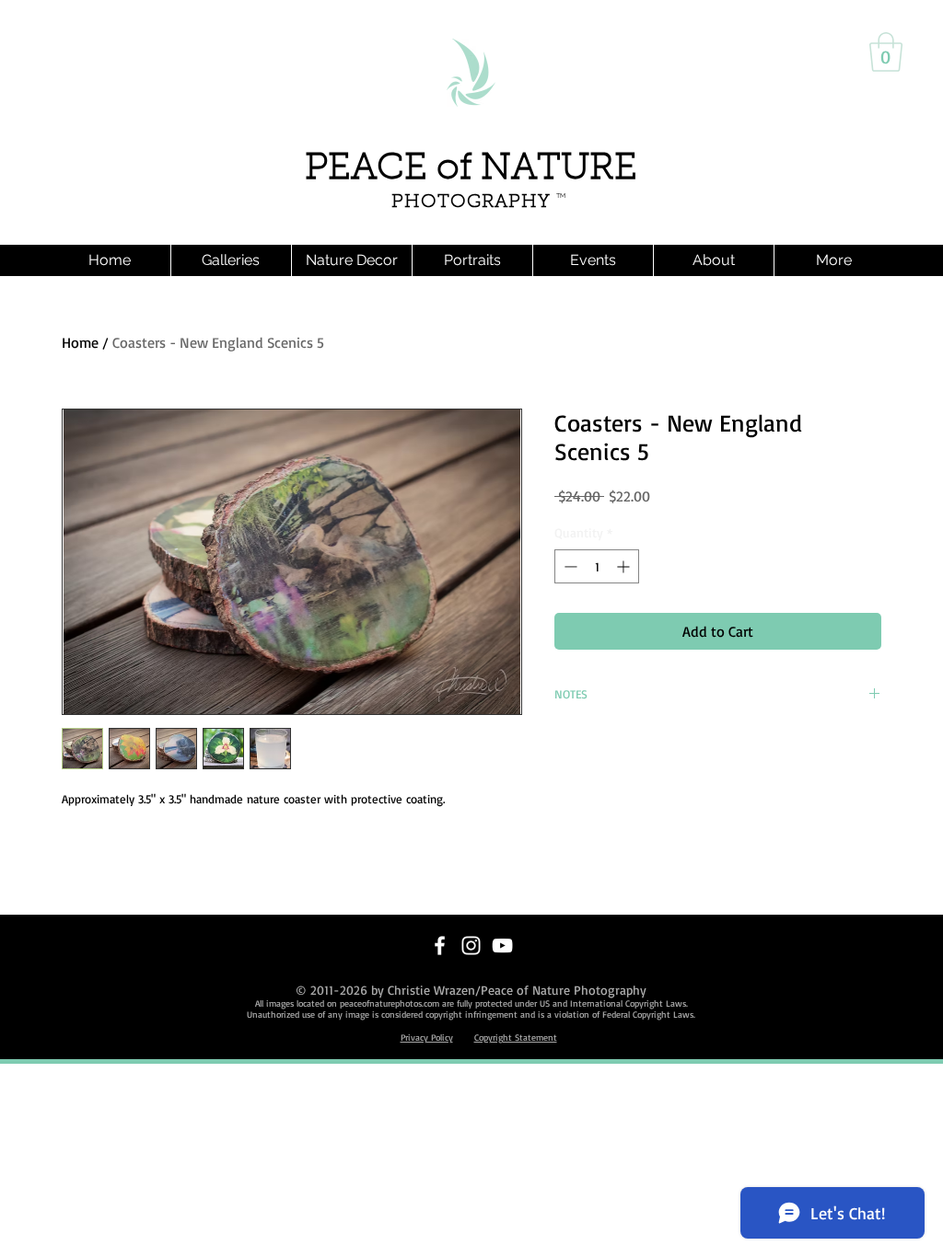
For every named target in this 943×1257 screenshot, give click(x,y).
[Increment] (624, 566)
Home (80, 342)
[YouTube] (502, 945)
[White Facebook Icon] (439, 945)
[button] (885, 52)
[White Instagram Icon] (471, 945)
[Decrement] (568, 566)
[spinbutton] (596, 566)
